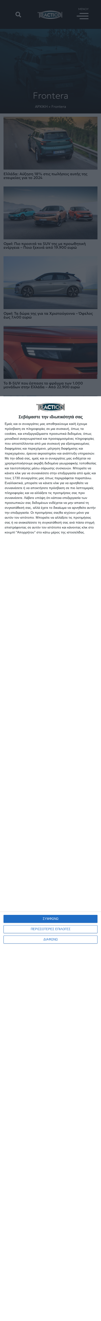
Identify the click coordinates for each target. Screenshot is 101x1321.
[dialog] (50, 858)
